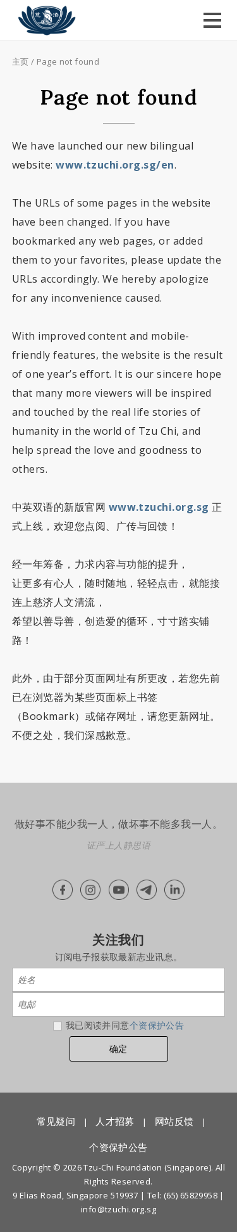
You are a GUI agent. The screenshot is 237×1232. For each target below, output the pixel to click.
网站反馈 (174, 1121)
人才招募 (115, 1121)
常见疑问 (56, 1121)
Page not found (68, 61)
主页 (20, 61)
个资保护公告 (157, 1025)
